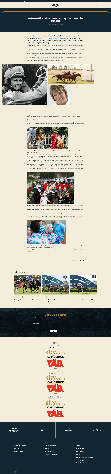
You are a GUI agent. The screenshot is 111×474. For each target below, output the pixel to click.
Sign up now (53, 331)
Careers (78, 454)
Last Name (59, 317)
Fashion (16, 448)
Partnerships (80, 451)
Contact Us (80, 460)
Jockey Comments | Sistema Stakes (83, 300)
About (78, 445)
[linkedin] (83, 260)
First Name (35, 317)
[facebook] (78, 260)
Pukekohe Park (35, 1)
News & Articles (83, 5)
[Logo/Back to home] (55, 5)
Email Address (36, 323)
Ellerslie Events (41, 1)
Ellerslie (47, 448)
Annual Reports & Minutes (84, 457)
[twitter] (81, 260)
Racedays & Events (20, 445)
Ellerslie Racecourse (29, 1)
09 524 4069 (95, 1)
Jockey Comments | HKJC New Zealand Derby (53, 301)
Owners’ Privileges (51, 454)
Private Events (18, 451)
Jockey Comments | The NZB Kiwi (26, 300)
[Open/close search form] (96, 5)
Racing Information (51, 445)
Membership (74, 5)
